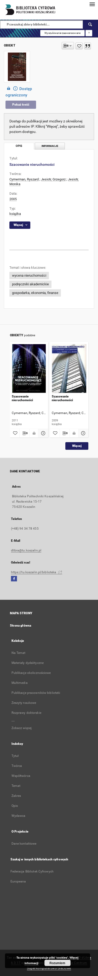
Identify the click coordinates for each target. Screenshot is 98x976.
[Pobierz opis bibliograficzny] (24, 433)
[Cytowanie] (87, 46)
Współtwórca (20, 776)
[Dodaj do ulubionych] (79, 46)
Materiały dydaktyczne (27, 663)
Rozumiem (57, 962)
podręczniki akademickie (30, 284)
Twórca (16, 766)
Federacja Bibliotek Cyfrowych (32, 871)
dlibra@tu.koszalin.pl (26, 550)
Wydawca (18, 816)
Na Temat (18, 653)
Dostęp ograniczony (18, 91)
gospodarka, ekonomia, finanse (35, 293)
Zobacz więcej (21, 728)
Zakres (16, 796)
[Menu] (92, 4)
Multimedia (19, 683)
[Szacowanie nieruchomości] (29, 368)
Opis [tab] (19, 146)
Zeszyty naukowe (23, 703)
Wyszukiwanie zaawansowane (62, 33)
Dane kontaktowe (24, 843)
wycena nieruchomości (29, 275)
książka (15, 214)
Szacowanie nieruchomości (22, 398)
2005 (13, 199)
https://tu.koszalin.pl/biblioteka (34, 572)
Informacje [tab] (50, 145)
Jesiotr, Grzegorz (53, 179)
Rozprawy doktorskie (26, 713)
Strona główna (20, 625)
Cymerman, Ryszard (24, 179)
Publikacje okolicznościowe (31, 673)
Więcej (77, 446)
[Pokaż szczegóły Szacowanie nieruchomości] (42, 433)
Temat (16, 786)
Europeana (18, 881)
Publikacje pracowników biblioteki (35, 693)
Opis (14, 806)
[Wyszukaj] (90, 24)
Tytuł (15, 756)
